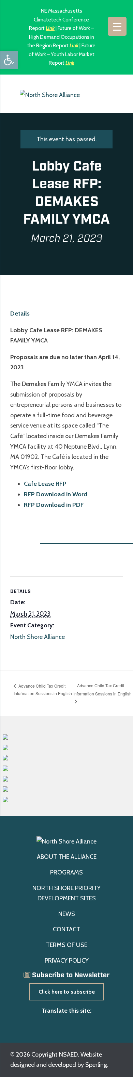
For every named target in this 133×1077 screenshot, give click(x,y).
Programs (66, 872)
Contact (66, 929)
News (66, 914)
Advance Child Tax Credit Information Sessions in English (43, 689)
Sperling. (96, 1064)
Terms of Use (66, 945)
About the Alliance (67, 857)
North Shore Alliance (37, 637)
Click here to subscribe (67, 991)
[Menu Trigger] (117, 26)
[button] (9, 60)
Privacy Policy (67, 960)
